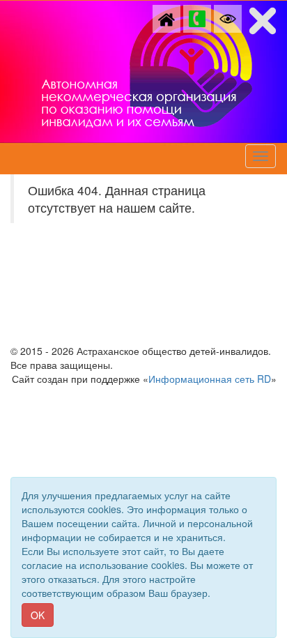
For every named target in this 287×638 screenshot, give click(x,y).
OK (38, 615)
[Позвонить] (197, 17)
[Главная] (166, 17)
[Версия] (228, 17)
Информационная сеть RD (209, 379)
